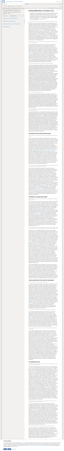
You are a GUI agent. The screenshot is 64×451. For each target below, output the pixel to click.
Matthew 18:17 (52, 419)
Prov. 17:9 (47, 219)
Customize (14, 449)
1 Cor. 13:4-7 (41, 188)
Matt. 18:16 (51, 334)
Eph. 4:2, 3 (50, 437)
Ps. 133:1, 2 (48, 387)
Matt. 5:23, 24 (38, 212)
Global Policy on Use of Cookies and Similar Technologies (35, 445)
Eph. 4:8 (48, 305)
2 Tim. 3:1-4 (31, 53)
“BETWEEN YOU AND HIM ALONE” (9, 21)
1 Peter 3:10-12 (41, 30)
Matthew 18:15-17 (36, 213)
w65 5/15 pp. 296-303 (7, 8)
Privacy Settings (14, 446)
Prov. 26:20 (44, 184)
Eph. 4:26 (37, 225)
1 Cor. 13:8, (34, 371)
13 (36, 371)
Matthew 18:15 (35, 166)
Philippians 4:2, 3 (40, 115)
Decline (9, 449)
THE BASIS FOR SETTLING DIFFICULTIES (10, 18)
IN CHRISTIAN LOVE (6, 26)
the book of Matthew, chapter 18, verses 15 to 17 (48, 150)
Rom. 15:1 (30, 317)
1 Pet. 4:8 (37, 189)
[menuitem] (61, 4)
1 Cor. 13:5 (31, 241)
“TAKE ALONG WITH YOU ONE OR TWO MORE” (11, 24)
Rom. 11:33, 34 (36, 409)
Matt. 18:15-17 (43, 19)
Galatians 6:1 (34, 243)
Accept (5, 449)
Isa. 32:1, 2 (31, 303)
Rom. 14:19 (49, 36)
